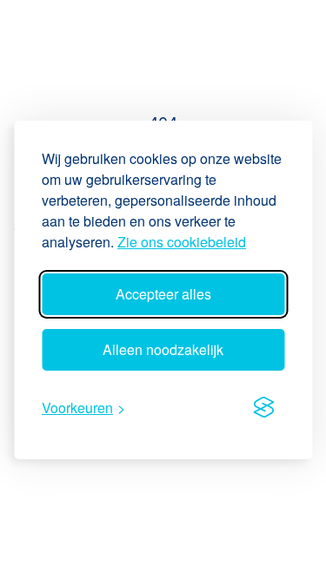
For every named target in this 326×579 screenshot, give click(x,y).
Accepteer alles (163, 294)
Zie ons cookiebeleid (181, 242)
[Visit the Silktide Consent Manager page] (263, 408)
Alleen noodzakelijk (163, 349)
